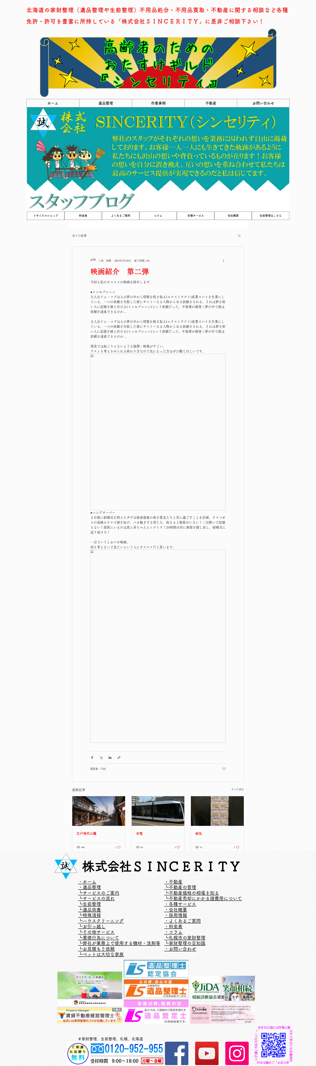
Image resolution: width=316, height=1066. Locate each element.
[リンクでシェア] (119, 757)
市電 (139, 833)
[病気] (217, 811)
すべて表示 (237, 789)
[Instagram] (237, 1053)
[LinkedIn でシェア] (110, 757)
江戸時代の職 (86, 833)
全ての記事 (79, 235)
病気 (198, 833)
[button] (239, 235)
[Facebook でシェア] (92, 757)
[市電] (158, 811)
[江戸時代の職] (98, 811)
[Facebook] (176, 1053)
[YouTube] (207, 1053)
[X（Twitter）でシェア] (101, 757)
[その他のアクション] (223, 260)
